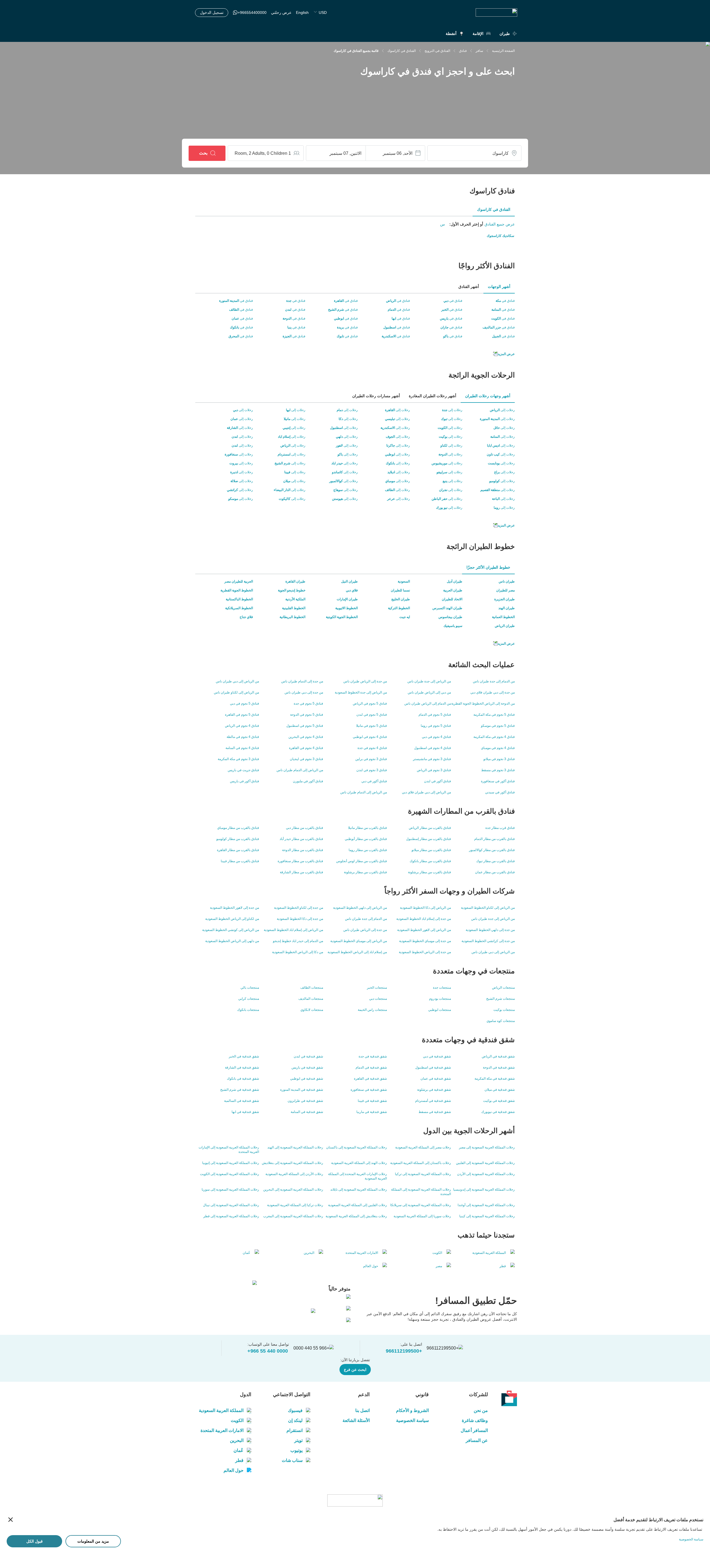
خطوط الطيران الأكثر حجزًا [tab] (488, 567)
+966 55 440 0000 (267, 1351)
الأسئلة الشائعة (356, 1420)
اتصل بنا (362, 1410)
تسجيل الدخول (212, 12)
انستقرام (294, 1430)
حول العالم (234, 1470)
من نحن (481, 1410)
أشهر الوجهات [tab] (499, 286)
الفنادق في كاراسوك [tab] (493, 209)
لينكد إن (295, 1420)
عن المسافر (477, 1440)
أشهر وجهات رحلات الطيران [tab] (487, 396)
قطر (239, 1460)
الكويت (237, 1420)
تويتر (298, 1440)
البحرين (237, 1440)
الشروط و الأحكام (412, 1410)
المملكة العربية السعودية (221, 1410)
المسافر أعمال (474, 1430)
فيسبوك (295, 1410)
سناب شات (292, 1460)
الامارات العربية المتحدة (222, 1430)
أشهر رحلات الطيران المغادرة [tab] (432, 396)
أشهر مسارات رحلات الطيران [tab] (376, 396)
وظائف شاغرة (475, 1420)
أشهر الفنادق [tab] (468, 286)
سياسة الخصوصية (412, 1420)
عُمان (239, 1450)
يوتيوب (296, 1450)
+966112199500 (404, 1351)
